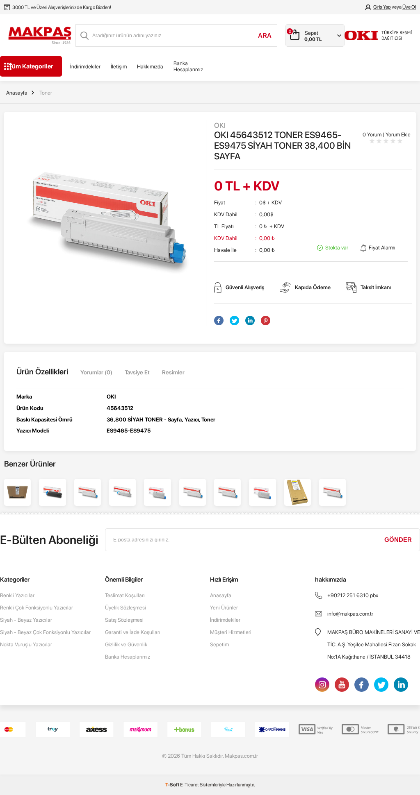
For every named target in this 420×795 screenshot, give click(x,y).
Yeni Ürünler (224, 608)
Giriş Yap (382, 7)
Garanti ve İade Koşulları (132, 632)
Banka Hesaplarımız (188, 66)
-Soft (172, 785)
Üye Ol (409, 7)
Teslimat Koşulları (125, 595)
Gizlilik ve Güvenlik (126, 644)
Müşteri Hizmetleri (230, 632)
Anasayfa (220, 595)
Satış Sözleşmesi (124, 620)
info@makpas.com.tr (350, 614)
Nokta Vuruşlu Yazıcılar (26, 644)
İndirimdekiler (85, 66)
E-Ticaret (189, 785)
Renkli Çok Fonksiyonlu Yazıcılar (36, 608)
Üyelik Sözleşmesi (125, 608)
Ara (265, 35)
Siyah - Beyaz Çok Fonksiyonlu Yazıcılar (45, 632)
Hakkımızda (150, 66)
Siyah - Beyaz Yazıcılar (26, 620)
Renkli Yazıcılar (17, 595)
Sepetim (219, 644)
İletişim (119, 66)
